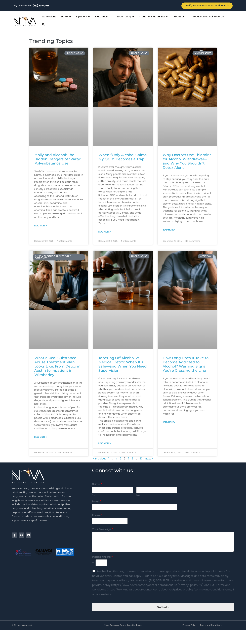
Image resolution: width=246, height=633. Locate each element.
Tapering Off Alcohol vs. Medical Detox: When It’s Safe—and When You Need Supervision (122, 364)
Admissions (49, 16)
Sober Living (124, 16)
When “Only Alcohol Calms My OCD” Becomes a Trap (122, 157)
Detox (65, 16)
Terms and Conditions (211, 625)
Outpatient (102, 16)
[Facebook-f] (14, 535)
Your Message (102, 529)
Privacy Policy (189, 625)
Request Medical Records (208, 16)
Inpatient (82, 16)
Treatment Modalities (152, 16)
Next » (149, 458)
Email (96, 501)
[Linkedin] (28, 535)
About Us (179, 16)
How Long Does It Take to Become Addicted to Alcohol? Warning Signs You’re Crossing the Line (186, 364)
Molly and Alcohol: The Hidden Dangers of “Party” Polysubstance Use (57, 159)
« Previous (99, 458)
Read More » (40, 225)
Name (97, 484)
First (94, 495)
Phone (97, 515)
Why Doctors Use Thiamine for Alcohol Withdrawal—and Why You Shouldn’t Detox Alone (187, 161)
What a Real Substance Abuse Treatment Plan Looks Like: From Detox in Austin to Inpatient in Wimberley (57, 366)
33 (141, 458)
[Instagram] (21, 535)
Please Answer (102, 557)
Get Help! (163, 607)
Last (138, 495)
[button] (43, 24)
